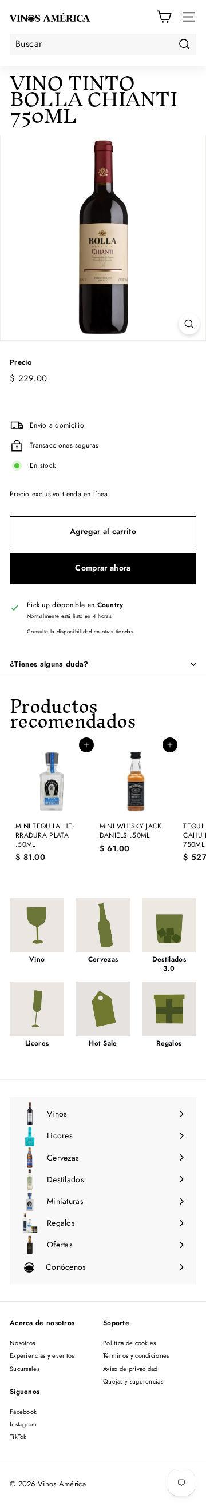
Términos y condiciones (136, 1355)
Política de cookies (129, 1342)
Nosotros (22, 1342)
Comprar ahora (103, 567)
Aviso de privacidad (130, 1368)
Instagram (23, 1424)
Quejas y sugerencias (133, 1381)
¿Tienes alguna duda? (49, 664)
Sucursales (24, 1368)
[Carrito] (163, 17)
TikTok (18, 1436)
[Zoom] (189, 323)
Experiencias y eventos (42, 1355)
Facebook (23, 1411)
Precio (21, 363)
